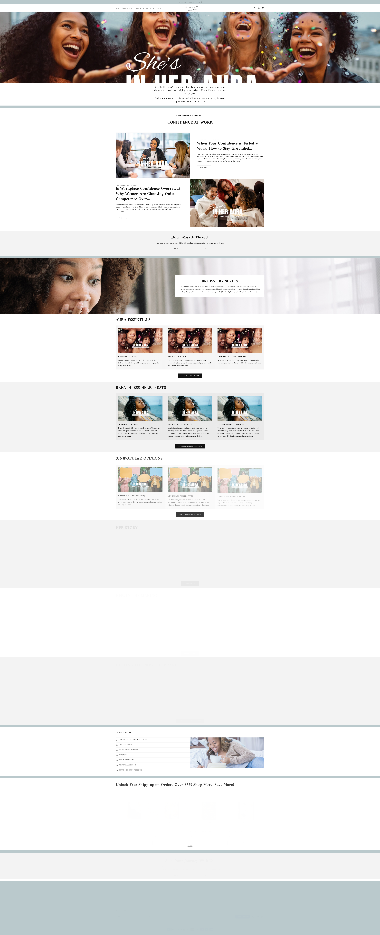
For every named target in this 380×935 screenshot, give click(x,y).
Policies (167, 899)
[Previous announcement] (146, 2)
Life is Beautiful (157, 829)
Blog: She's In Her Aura (123, 899)
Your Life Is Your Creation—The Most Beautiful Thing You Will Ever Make (134, 830)
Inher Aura (123, 931)
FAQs (167, 896)
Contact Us (168, 892)
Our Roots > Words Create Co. (125, 892)
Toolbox (167, 889)
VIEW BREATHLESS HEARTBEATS (190, 446)
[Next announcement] (234, 2)
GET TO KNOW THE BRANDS (190, 719)
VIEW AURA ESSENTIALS (190, 375)
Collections (119, 903)
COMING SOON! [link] (190, 581)
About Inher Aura (121, 889)
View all (190, 845)
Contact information (133, 931)
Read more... (204, 167)
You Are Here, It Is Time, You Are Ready (201, 829)
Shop (117, 896)
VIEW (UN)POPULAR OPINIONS (190, 514)
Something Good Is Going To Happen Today (239, 829)
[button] (128, 8)
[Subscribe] (205, 248)
